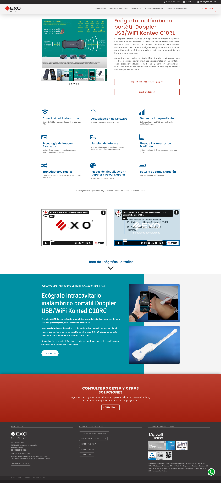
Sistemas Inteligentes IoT (92, 439)
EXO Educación (87, 444)
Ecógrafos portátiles (118, 9)
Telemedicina (100, 9)
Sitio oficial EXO (173, 2)
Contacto (109, 407)
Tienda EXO (190, 2)
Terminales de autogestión (93, 433)
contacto (207, 9)
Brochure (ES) (145, 92)
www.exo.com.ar (19, 464)
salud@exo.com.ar (208, 2)
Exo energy (86, 454)
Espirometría (136, 9)
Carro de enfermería (154, 9)
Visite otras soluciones (176, 9)
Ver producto (50, 353)
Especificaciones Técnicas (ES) (145, 82)
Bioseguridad (87, 449)
